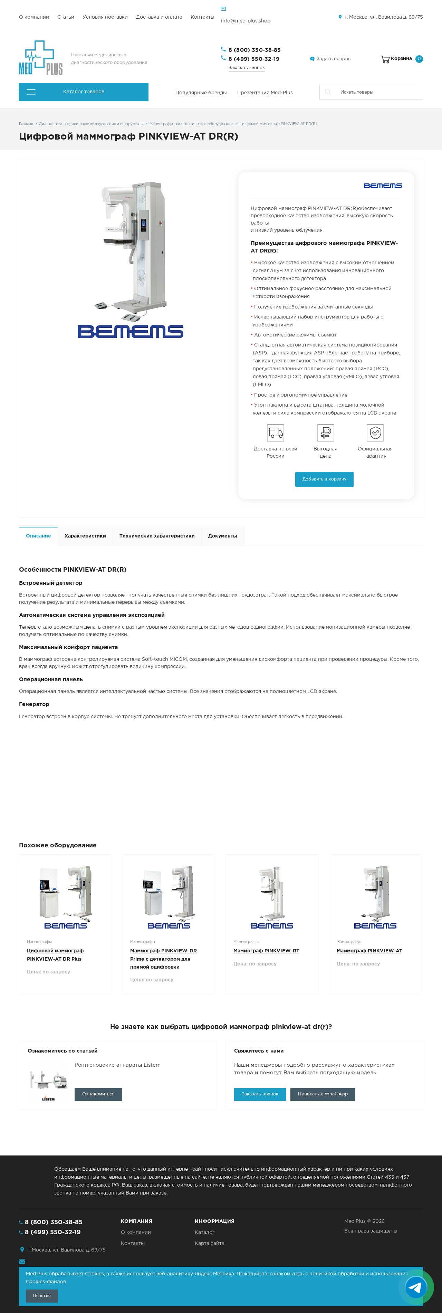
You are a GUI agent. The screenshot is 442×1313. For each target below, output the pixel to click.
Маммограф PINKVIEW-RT (266, 951)
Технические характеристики (157, 536)
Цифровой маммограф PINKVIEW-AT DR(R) (278, 124)
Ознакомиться (98, 1094)
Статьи (65, 17)
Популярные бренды (201, 93)
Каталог (204, 1232)
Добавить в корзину (324, 479)
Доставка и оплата (159, 17)
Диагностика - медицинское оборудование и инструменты (91, 124)
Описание (38, 536)
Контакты (202, 17)
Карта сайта (209, 1243)
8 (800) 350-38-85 (255, 50)
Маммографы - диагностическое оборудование (191, 124)
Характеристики (85, 536)
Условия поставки (105, 17)
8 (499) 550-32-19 (254, 59)
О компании (34, 17)
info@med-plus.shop (245, 21)
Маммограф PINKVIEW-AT (369, 951)
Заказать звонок (247, 68)
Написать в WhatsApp (322, 1094)
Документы (222, 536)
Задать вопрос (333, 59)
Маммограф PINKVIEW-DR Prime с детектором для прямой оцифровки (163, 959)
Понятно (42, 1295)
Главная (26, 124)
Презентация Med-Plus (265, 93)
